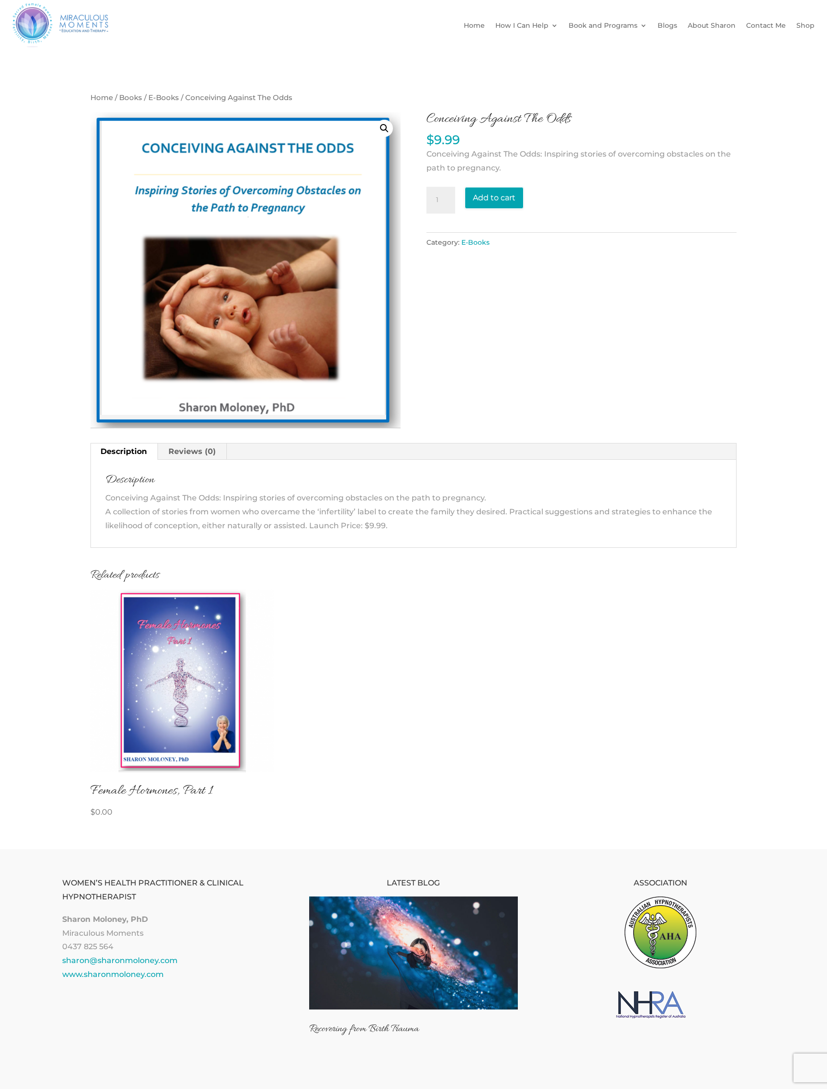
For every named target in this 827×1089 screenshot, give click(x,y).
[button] (384, 128)
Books (130, 97)
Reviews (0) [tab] (192, 451)
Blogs (667, 25)
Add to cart (494, 197)
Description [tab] (124, 451)
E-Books (163, 97)
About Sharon (712, 25)
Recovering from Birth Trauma (364, 1029)
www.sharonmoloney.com (113, 974)
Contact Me (766, 25)
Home (474, 25)
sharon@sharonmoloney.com (120, 960)
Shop (805, 25)
